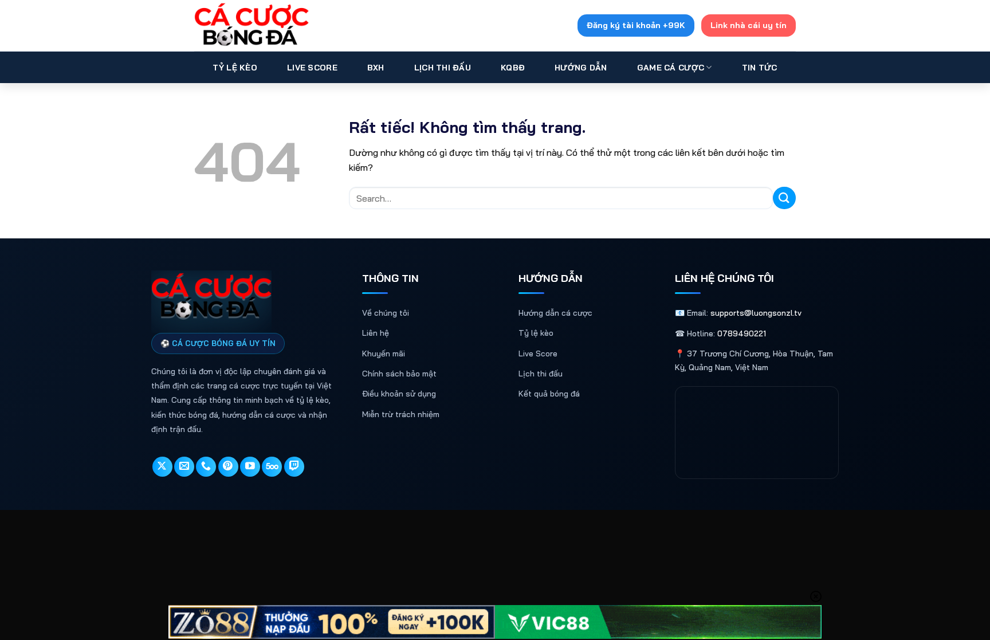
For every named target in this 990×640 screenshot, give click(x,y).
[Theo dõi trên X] (162, 467)
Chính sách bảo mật (399, 373)
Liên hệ (375, 333)
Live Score (312, 67)
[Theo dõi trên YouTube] (250, 467)
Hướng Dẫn (581, 67)
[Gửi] (784, 198)
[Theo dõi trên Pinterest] (228, 467)
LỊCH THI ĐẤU (442, 67)
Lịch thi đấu (540, 373)
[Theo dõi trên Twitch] (294, 467)
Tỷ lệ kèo (535, 333)
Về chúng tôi (385, 313)
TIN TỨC (759, 67)
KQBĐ (513, 67)
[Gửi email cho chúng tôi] (184, 467)
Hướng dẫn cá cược (555, 313)
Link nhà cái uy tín (748, 25)
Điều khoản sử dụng (399, 393)
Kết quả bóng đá (549, 393)
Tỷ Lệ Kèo (235, 67)
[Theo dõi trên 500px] (272, 467)
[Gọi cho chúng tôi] (206, 467)
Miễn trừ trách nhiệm (400, 414)
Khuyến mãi (383, 353)
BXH (375, 67)
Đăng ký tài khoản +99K (636, 25)
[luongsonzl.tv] (251, 25)
